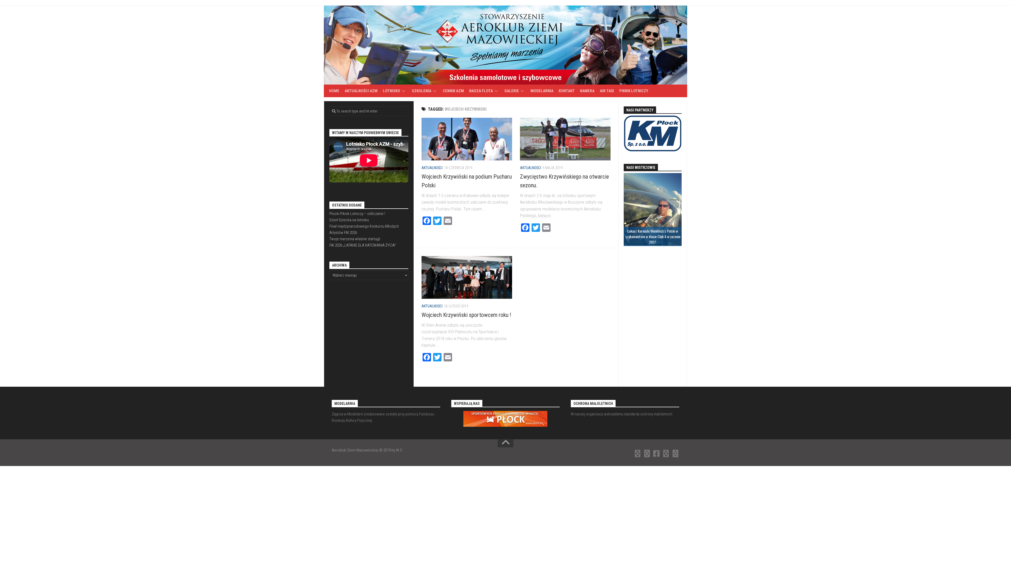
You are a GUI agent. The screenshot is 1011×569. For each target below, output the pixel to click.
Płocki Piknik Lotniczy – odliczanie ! (357, 213)
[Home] (637, 453)
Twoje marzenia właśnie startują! (354, 239)
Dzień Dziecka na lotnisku (349, 220)
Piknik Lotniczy (633, 91)
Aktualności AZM (361, 91)
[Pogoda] (675, 453)
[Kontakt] (647, 453)
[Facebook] (656, 453)
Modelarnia (542, 91)
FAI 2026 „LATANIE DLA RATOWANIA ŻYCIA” (362, 245)
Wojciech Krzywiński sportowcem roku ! (466, 315)
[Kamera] (666, 453)
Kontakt (567, 91)
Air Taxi (607, 91)
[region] (653, 209)
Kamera (587, 91)
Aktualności (432, 168)
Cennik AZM (453, 91)
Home (334, 91)
